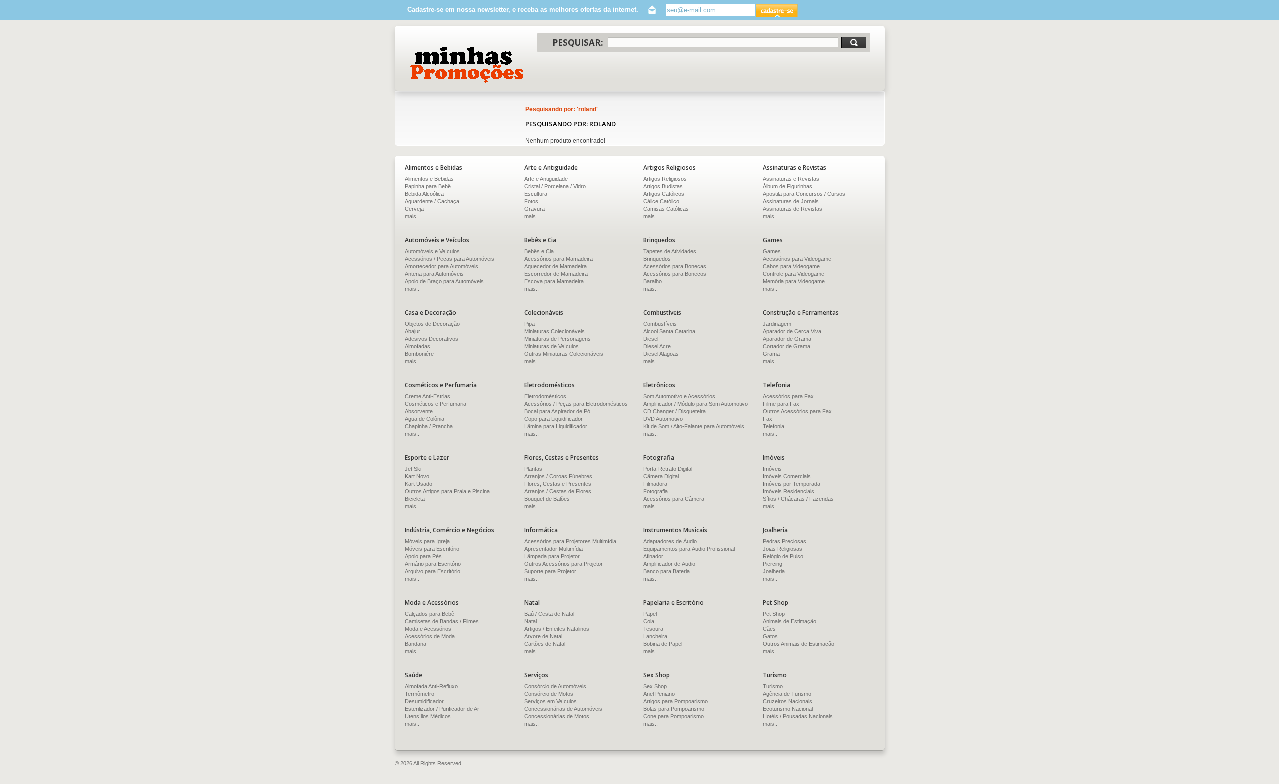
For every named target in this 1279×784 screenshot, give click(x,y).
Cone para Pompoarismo (673, 716)
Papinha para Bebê (428, 186)
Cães (769, 629)
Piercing (772, 564)
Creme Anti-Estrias (427, 396)
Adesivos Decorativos (431, 339)
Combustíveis (660, 324)
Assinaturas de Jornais (791, 201)
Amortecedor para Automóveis (441, 266)
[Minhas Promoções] (466, 64)
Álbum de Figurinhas (787, 186)
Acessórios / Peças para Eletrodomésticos (576, 404)
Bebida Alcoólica (424, 194)
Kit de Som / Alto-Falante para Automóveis (693, 426)
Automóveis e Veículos (432, 251)
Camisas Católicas (666, 209)
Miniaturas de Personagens (557, 339)
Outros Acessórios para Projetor (563, 564)
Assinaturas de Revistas (792, 209)
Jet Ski (413, 469)
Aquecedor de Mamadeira (555, 266)
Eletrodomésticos (545, 396)
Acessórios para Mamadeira (558, 259)
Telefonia (773, 426)
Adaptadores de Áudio (670, 541)
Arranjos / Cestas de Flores (557, 491)
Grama (771, 354)
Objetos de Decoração (432, 324)
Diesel (650, 339)
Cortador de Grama (786, 346)
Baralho (652, 281)
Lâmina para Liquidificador (555, 426)
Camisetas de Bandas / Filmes (442, 621)
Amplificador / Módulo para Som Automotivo (695, 404)
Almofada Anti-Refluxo (431, 686)
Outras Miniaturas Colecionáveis (563, 354)
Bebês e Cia (539, 251)
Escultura (535, 194)
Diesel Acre (657, 346)
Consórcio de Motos (548, 694)
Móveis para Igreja (427, 541)
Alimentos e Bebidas (429, 179)
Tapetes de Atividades (669, 251)
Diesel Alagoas (661, 354)
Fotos (531, 201)
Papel (650, 614)
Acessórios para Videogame (797, 259)
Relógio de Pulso (783, 556)
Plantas (533, 469)
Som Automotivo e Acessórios (679, 396)
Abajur (412, 331)
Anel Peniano (659, 694)
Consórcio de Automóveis (555, 686)
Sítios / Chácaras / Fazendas (798, 499)
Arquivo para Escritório (432, 571)
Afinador (653, 556)
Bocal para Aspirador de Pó (557, 411)
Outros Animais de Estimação (798, 644)
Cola (648, 621)
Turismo (773, 686)
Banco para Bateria (666, 571)
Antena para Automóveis (434, 274)
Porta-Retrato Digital (667, 469)
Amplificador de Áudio (669, 564)
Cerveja (414, 209)
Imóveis (772, 469)
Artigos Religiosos (665, 179)
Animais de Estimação (789, 621)
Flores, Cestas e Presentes (557, 484)
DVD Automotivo (663, 419)
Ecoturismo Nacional (788, 709)
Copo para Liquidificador (553, 419)
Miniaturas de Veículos (551, 346)
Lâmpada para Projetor (552, 556)
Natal (530, 621)
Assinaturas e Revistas (791, 179)
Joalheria (774, 571)
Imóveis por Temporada (791, 484)
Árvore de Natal (543, 636)
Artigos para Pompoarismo (675, 701)
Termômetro (419, 694)
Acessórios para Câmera (673, 499)
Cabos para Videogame (791, 266)
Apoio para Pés (423, 556)
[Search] (853, 42)
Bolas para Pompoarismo (673, 709)
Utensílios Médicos (428, 716)
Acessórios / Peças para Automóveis (449, 259)
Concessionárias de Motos (556, 716)
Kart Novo (417, 476)
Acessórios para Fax (788, 396)
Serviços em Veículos (550, 701)
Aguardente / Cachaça (432, 201)
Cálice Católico (661, 201)
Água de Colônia (424, 419)
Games (772, 251)
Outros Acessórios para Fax (797, 411)
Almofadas (417, 346)
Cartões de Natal (544, 644)
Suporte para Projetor (550, 571)
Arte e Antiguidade (546, 179)
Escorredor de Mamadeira (556, 274)
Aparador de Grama (787, 339)
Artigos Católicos (663, 194)
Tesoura (653, 629)
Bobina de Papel (662, 644)
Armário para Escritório (433, 564)
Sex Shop (655, 686)
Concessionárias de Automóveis (563, 709)
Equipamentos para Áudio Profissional (689, 549)
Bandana (415, 644)
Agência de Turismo (787, 694)
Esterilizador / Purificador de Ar (442, 709)
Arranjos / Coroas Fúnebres (558, 476)
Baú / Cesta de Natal (549, 614)
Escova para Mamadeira (554, 281)
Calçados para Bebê (429, 614)
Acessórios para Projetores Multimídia (570, 541)
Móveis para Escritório (432, 549)
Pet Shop (774, 614)
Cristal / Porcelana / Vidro (555, 186)
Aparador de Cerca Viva (792, 331)
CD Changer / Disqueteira (674, 411)
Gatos (770, 636)
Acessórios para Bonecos (674, 274)
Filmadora (655, 484)
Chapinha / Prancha (429, 426)
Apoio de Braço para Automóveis (444, 281)
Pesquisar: (577, 42)
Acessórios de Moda (430, 636)
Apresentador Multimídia (553, 549)
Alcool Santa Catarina (669, 331)
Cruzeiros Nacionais (787, 701)
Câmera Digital (661, 476)
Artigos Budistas (663, 186)
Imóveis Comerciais (787, 476)
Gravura (534, 209)
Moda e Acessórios (428, 629)
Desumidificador (424, 701)
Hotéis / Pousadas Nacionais (798, 716)
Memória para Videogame (794, 281)
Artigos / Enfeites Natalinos (556, 629)
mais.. (412, 216)
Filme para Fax (781, 404)
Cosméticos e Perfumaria (435, 404)
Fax (767, 419)
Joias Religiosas (782, 549)
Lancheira (655, 636)
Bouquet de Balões (547, 499)
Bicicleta (415, 499)
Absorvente (419, 411)
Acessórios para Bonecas (674, 266)
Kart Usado (418, 484)
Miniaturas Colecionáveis (554, 331)
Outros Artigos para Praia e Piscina (447, 491)
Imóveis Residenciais (788, 491)
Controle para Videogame (793, 274)
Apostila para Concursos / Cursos (804, 194)
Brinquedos (657, 259)
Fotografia (655, 491)
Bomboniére (419, 354)
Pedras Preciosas (784, 541)
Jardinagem (777, 324)
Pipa (529, 324)
